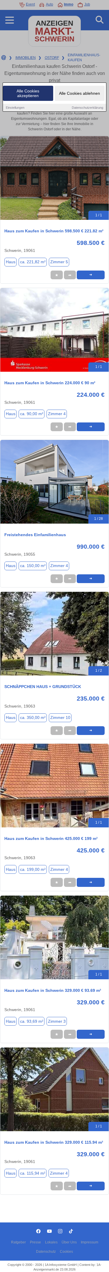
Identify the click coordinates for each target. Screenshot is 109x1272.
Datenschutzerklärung (87, 107)
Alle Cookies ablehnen (79, 93)
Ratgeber (18, 1242)
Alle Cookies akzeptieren (28, 93)
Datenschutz (46, 1252)
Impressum (89, 1242)
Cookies (66, 1252)
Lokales (51, 1242)
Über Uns (69, 1242)
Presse (35, 1242)
